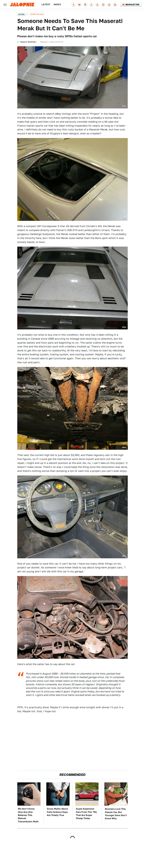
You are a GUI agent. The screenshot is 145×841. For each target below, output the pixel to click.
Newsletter (132, 4)
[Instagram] (103, 4)
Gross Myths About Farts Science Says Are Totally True (57, 812)
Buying (21, 14)
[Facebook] (73, 4)
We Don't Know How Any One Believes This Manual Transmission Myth (28, 815)
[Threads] (97, 4)
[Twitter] (91, 4)
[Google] (109, 4)
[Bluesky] (79, 4)
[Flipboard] (85, 4)
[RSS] (115, 4)
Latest (45, 4)
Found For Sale (37, 14)
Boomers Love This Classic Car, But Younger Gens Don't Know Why (116, 814)
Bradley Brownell (28, 42)
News (57, 4)
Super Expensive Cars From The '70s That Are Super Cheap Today (86, 813)
